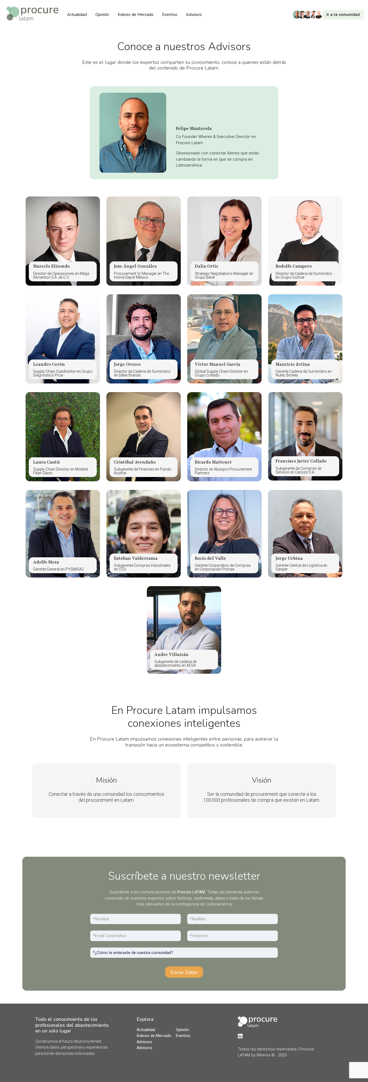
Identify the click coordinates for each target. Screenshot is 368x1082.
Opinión (102, 14)
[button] (330, 14)
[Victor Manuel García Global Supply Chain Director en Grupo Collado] (224, 338)
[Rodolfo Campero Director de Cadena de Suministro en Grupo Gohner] (305, 240)
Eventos (169, 14)
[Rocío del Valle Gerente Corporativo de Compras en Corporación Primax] (224, 533)
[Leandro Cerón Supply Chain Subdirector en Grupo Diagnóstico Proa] (63, 338)
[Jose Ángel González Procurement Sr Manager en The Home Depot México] (143, 240)
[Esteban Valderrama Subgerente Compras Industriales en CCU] (143, 533)
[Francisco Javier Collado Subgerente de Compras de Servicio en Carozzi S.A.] (305, 436)
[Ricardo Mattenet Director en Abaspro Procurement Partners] (224, 436)
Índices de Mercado (136, 14)
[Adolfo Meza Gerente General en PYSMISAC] (63, 533)
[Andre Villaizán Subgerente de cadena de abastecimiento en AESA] (184, 629)
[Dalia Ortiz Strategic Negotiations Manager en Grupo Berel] (224, 240)
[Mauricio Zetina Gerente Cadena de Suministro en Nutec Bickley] (305, 338)
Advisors (194, 14)
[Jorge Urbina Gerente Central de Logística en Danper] (305, 533)
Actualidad (77, 14)
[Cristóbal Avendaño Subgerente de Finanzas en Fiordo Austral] (143, 436)
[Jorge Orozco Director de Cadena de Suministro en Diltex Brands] (143, 338)
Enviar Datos (184, 972)
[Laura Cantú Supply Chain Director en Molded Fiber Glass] (63, 436)
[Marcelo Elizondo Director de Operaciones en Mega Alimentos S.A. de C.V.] (63, 240)
